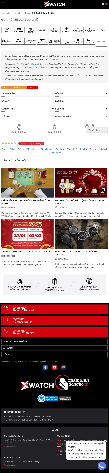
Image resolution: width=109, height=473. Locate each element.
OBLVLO (6, 88)
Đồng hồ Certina (19, 361)
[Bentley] (66, 30)
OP (28, 149)
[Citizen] (42, 30)
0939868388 (11, 446)
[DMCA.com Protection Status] (65, 399)
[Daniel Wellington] (42, 41)
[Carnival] (66, 41)
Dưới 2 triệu (19, 88)
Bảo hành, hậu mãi (54, 290)
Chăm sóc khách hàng (15, 341)
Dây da (54, 361)
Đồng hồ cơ (56, 153)
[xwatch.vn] (37, 385)
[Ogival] (30, 30)
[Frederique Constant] (89, 30)
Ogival (35, 149)
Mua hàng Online (12, 457)
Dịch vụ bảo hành (65, 447)
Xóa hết (31, 88)
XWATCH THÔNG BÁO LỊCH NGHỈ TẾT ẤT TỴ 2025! (26, 252)
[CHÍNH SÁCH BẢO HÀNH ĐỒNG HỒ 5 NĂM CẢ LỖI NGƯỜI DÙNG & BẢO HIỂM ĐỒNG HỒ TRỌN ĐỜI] (27, 182)
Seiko (12, 149)
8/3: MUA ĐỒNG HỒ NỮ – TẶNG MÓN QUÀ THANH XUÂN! (79, 201)
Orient (4, 149)
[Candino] (78, 30)
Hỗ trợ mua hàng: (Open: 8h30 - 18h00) (23, 462)
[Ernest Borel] (54, 41)
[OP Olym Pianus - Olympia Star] (7, 30)
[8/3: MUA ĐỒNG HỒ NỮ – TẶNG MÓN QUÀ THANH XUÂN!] (81, 182)
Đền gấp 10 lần (89, 287)
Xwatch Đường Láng (13, 436)
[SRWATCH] (54, 30)
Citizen (21, 149)
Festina (93, 149)
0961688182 (23, 309)
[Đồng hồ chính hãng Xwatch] (54, 4)
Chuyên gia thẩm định (20, 287)
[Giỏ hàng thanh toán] (102, 3)
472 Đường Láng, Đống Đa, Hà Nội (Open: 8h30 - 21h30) (29, 441)
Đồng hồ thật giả (20, 289)
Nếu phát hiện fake (89, 289)
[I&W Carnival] (89, 41)
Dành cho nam (19, 132)
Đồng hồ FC (6, 361)
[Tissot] (19, 41)
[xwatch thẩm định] (72, 382)
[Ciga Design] (7, 41)
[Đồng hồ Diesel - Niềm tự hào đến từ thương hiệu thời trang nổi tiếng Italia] (81, 234)
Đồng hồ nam (47, 149)
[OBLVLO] (78, 41)
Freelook (60, 149)
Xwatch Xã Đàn (64, 436)
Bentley (83, 149)
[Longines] (30, 41)
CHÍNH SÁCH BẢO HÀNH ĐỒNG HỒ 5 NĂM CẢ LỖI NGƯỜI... (25, 201)
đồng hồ (35, 64)
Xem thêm (101, 41)
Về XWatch (8, 348)
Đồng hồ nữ (72, 149)
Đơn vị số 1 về (54, 287)
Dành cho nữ (54, 132)
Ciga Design (33, 361)
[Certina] (101, 30)
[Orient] (19, 30)
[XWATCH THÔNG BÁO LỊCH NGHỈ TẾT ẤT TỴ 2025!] (27, 234)
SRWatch (103, 149)
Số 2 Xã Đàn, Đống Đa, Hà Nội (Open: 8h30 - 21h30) (81, 440)
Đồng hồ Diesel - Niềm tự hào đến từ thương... (76, 253)
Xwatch (19, 76)
